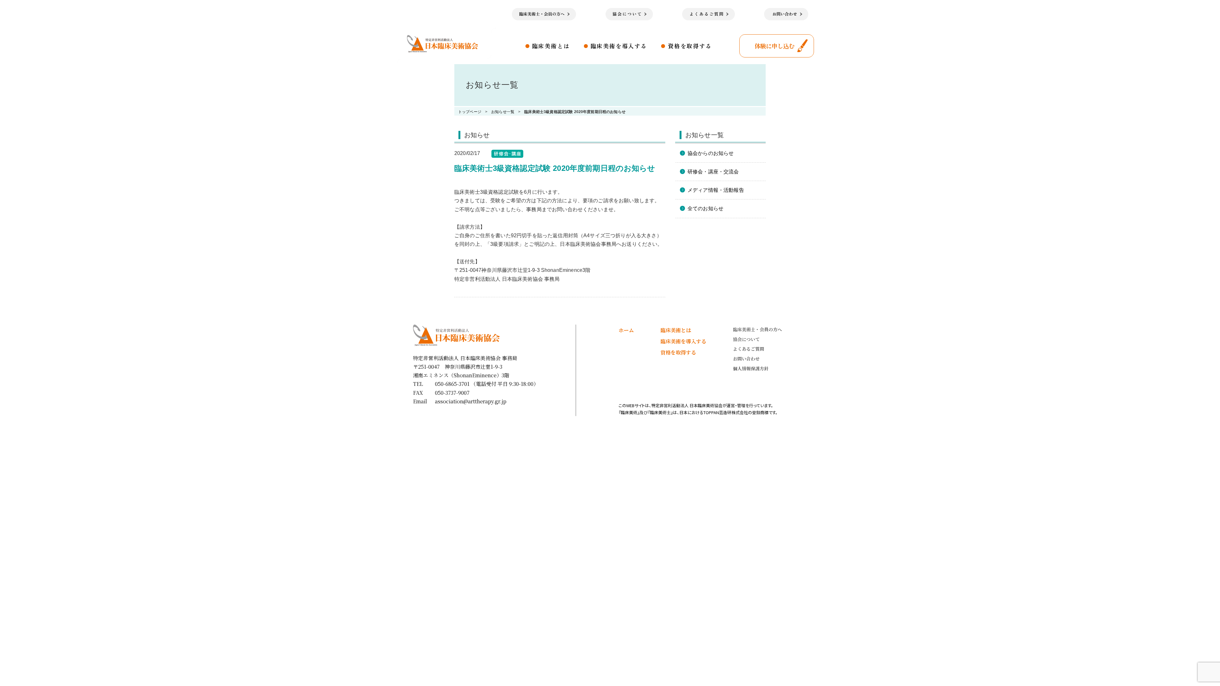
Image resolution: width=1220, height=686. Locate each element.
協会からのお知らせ (711, 153)
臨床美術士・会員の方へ (757, 329)
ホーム (626, 330)
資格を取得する (690, 46)
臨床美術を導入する (619, 46)
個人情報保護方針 (751, 368)
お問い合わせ (746, 358)
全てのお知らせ (705, 208)
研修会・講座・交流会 (713, 171)
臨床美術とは (551, 46)
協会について (746, 339)
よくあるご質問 (748, 349)
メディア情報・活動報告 (716, 190)
